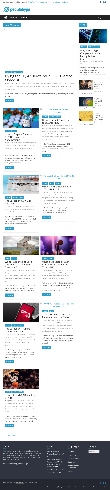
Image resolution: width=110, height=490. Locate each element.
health (26, 148)
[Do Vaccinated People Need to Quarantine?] (58, 109)
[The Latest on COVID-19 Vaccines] (21, 176)
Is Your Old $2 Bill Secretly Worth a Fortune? (98, 85)
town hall (64, 278)
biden (61, 192)
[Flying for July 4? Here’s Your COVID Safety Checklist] (39, 30)
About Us (13, 17)
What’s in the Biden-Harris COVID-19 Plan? (57, 188)
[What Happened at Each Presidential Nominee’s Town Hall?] (21, 237)
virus (49, 139)
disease (49, 326)
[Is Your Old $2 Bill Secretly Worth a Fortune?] (86, 81)
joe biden (71, 200)
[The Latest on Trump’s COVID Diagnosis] (21, 304)
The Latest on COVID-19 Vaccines (18, 202)
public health (69, 328)
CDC (19, 84)
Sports (20, 392)
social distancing (47, 331)
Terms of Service (73, 459)
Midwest (69, 326)
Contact (23, 17)
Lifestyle (83, 47)
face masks (19, 86)
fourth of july (28, 86)
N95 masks (54, 134)
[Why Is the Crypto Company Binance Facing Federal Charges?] (93, 30)
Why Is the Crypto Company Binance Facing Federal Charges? (90, 54)
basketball (23, 401)
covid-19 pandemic (46, 84)
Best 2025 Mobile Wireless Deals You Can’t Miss (55, 454)
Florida (21, 406)
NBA (21, 409)
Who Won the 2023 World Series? (98, 101)
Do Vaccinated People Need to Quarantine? (57, 121)
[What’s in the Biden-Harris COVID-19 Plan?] (58, 176)
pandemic (49, 203)
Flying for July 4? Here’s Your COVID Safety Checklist (38, 78)
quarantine (53, 86)
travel (13, 89)
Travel (20, 72)
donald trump (9, 276)
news (30, 148)
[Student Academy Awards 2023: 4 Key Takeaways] (86, 112)
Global (45, 117)
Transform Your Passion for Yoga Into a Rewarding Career (48, 2)
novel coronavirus (67, 134)
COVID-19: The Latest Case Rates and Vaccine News (57, 316)
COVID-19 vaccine (68, 84)
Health (8, 72)
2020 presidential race (64, 270)
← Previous (9, 435)
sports (7, 412)
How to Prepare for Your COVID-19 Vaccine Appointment (18, 137)
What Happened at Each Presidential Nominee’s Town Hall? (18, 264)
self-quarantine (62, 86)
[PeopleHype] (5, 17)
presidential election (24, 278)
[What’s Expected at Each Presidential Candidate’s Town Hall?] (58, 237)
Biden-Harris (67, 192)
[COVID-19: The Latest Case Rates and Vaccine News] (58, 304)
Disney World (14, 406)
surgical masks (64, 137)
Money (91, 47)
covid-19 (24, 84)
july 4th (47, 86)
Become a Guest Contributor (91, 487)
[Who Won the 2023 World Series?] (86, 98)
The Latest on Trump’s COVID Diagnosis (17, 330)
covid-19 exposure (33, 84)
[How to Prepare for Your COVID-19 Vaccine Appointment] (21, 109)
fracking (16, 276)
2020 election (25, 270)
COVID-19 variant (10, 86)
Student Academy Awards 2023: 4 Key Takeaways (99, 116)
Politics (58, 183)
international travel (38, 86)
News (14, 72)
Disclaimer (71, 462)
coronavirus (60, 126)
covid (66, 126)
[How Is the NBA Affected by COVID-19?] (21, 370)
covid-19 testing (57, 84)
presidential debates (11, 278)
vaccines (7, 151)
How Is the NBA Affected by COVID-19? (20, 396)
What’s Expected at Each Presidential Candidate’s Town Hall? (55, 264)
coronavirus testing (56, 195)
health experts (62, 200)
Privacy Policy (72, 455)
